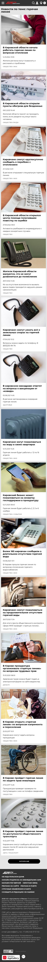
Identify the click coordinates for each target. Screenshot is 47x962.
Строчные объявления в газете (16, 889)
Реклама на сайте (10, 886)
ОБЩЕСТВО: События (12, 514)
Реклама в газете (29, 886)
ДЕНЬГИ (6, 685)
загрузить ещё (24, 861)
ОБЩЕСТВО (7, 234)
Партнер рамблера (20, 951)
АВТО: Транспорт (10, 853)
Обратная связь (30, 883)
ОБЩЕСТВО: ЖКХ (10, 66)
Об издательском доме (13, 877)
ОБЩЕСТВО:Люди (10, 122)
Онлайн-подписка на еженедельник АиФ (21, 880)
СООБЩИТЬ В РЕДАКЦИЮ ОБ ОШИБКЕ (18, 892)
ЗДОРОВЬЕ (7, 405)
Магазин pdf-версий (11, 883)
